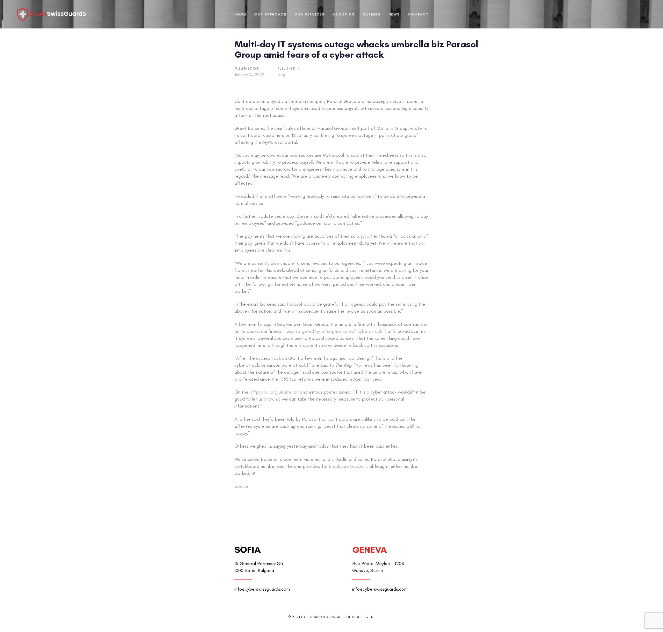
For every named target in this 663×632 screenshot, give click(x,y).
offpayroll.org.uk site (270, 392)
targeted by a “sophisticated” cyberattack (339, 331)
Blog (281, 74)
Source (241, 486)
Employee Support (348, 466)
